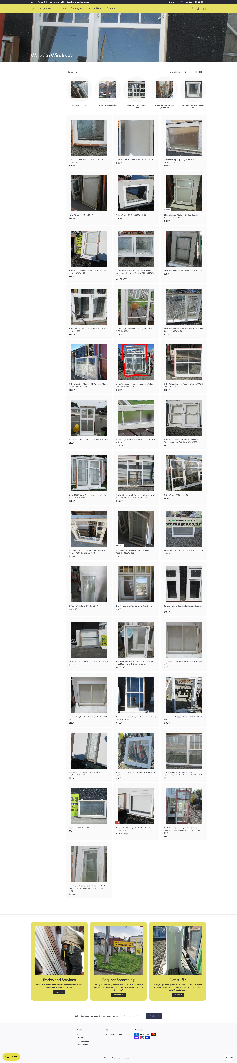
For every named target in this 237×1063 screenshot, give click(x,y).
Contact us (178, 995)
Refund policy (82, 1045)
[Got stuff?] (177, 950)
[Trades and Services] (59, 950)
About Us (94, 8)
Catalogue (76, 8)
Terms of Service (83, 1041)
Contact (110, 8)
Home (63, 8)
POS (105, 1058)
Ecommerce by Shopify (122, 1058)
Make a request (118, 995)
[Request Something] (118, 950)
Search (79, 1034)
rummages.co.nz (42, 8)
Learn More (59, 992)
